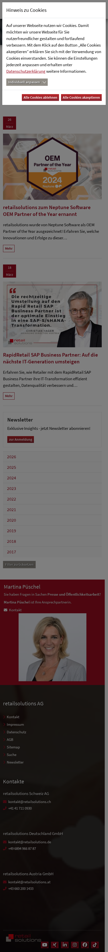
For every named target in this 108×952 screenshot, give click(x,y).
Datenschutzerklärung (25, 71)
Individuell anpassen (24, 82)
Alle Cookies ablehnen (40, 97)
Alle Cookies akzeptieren (81, 97)
